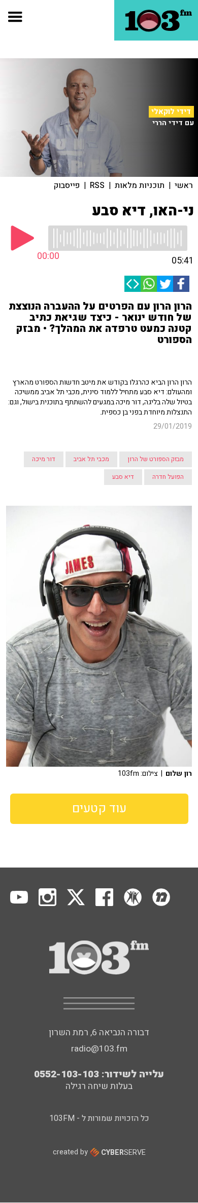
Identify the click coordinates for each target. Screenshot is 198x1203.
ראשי (184, 185)
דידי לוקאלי (171, 111)
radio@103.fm (99, 1048)
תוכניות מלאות (139, 185)
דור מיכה (43, 459)
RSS (97, 185)
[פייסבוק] (181, 284)
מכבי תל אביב (91, 459)
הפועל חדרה (168, 476)
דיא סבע (123, 476)
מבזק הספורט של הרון (155, 459)
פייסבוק (67, 185)
